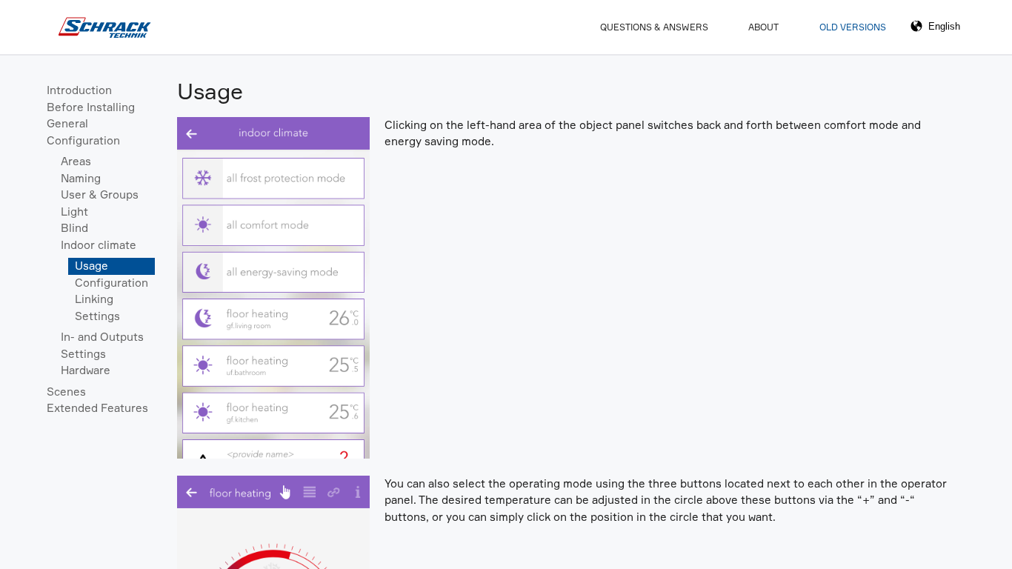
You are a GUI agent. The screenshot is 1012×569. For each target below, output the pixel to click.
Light (74, 211)
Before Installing (91, 107)
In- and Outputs (102, 337)
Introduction (79, 90)
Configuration (83, 140)
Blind (74, 228)
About (763, 27)
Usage (91, 266)
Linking (94, 299)
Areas (76, 161)
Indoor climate (98, 245)
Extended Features (97, 408)
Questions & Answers (654, 27)
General (67, 123)
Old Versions (852, 27)
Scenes (66, 392)
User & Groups (100, 194)
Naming (81, 178)
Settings (97, 316)
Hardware (85, 370)
